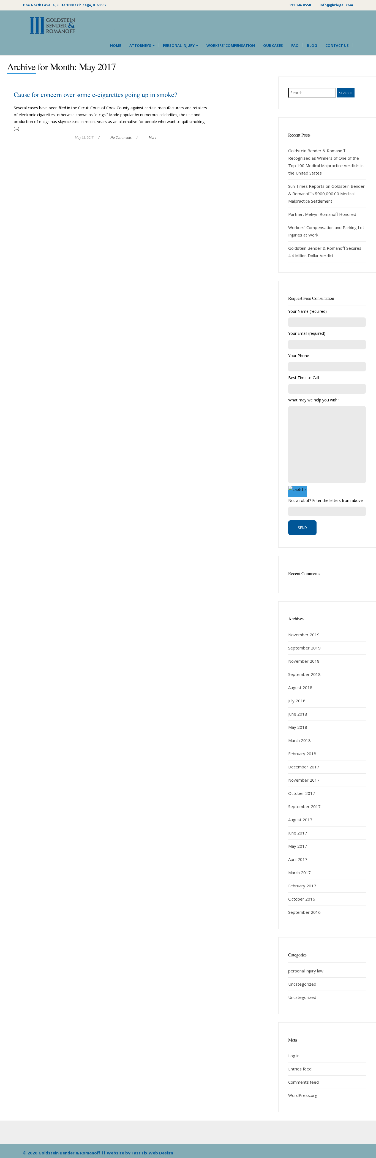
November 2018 (304, 661)
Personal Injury (179, 45)
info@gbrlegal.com (336, 5)
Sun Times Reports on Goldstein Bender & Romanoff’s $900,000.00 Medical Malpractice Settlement (326, 193)
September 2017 (304, 806)
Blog (312, 45)
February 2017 (302, 885)
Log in (293, 1055)
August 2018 (300, 687)
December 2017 (303, 767)
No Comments (121, 137)
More (152, 137)
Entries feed (300, 1069)
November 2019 (304, 634)
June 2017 (297, 833)
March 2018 (299, 740)
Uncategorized (302, 984)
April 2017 (297, 859)
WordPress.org (302, 1095)
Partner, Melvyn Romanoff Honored (322, 214)
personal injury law (305, 971)
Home (115, 45)
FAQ (295, 45)
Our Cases (273, 45)
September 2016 (304, 912)
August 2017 (300, 819)
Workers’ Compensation (230, 45)
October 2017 (301, 793)
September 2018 (304, 674)
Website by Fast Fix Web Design (140, 1153)
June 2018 (297, 714)
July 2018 (297, 700)
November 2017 (304, 780)
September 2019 (304, 648)
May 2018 (297, 727)
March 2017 (299, 872)
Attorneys (140, 45)
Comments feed (303, 1082)
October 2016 (301, 899)
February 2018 (302, 753)
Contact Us (337, 45)
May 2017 (297, 846)
